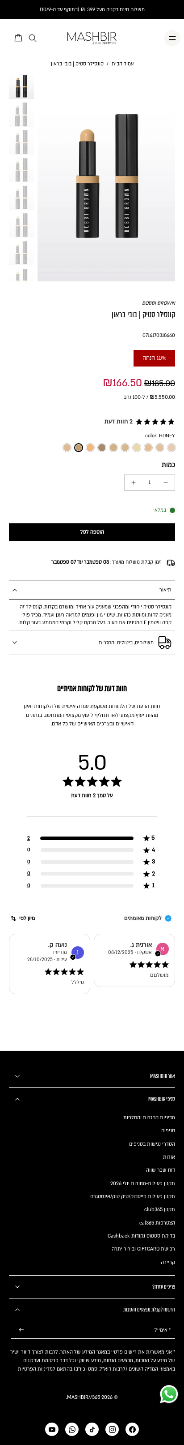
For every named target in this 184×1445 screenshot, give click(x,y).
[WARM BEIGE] (125, 447)
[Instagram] (112, 1429)
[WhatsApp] (72, 1429)
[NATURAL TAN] (101, 447)
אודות (169, 1157)
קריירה (168, 1262)
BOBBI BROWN (158, 303)
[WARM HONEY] (67, 447)
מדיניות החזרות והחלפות (149, 1117)
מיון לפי (27, 918)
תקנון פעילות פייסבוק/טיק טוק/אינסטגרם (132, 1196)
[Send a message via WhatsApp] (169, 1394)
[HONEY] (78, 447)
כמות (168, 465)
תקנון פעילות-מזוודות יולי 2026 (142, 1183)
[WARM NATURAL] (90, 447)
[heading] (92, 804)
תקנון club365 (159, 1209)
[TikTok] (92, 1429)
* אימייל (163, 1330)
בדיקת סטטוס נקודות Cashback (141, 1236)
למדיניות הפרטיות (36, 1369)
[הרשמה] (21, 1330)
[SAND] (148, 447)
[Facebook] (132, 1429)
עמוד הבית (123, 63)
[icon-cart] (19, 38)
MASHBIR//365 (83, 1397)
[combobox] (22, 918)
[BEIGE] (136, 447)
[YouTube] (52, 1429)
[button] (138, 422)
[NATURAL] (113, 447)
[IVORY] (171, 447)
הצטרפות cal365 (157, 1223)
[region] (92, 820)
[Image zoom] (106, 177)
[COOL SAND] (159, 447)
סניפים (168, 1130)
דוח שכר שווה (160, 1170)
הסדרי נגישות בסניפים (152, 1144)
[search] (33, 38)
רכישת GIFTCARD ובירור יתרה (143, 1249)
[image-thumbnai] (21, 86)
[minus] (166, 482)
